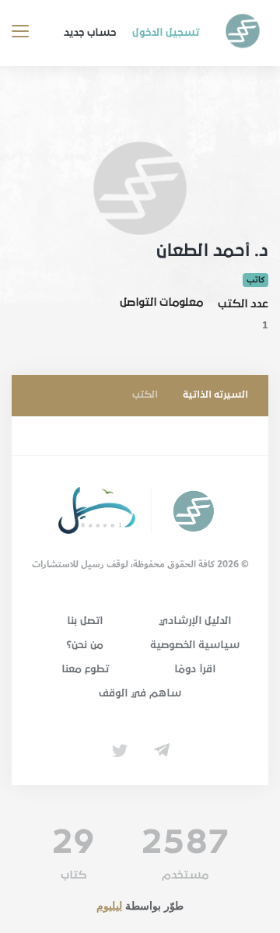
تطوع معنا (85, 669)
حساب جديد (90, 32)
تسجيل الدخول (165, 32)
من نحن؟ (84, 645)
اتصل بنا (85, 621)
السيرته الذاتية (215, 395)
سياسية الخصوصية (195, 645)
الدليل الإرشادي (195, 621)
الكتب (145, 395)
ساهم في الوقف (140, 693)
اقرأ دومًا (194, 669)
